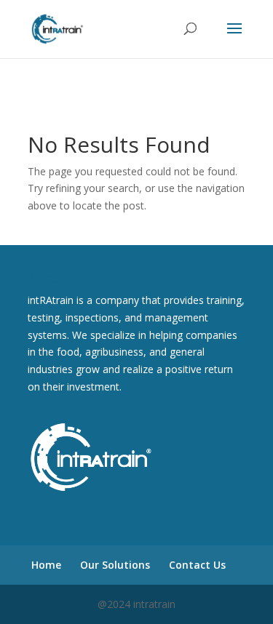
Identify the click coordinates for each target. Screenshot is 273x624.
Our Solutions (115, 565)
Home (46, 565)
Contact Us (197, 565)
